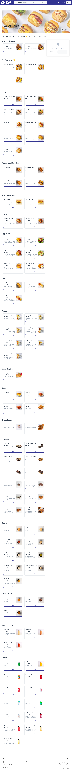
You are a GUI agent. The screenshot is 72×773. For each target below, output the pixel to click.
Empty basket (62, 52)
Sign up (63, 2)
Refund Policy (6, 767)
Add (13, 53)
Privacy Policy (6, 766)
